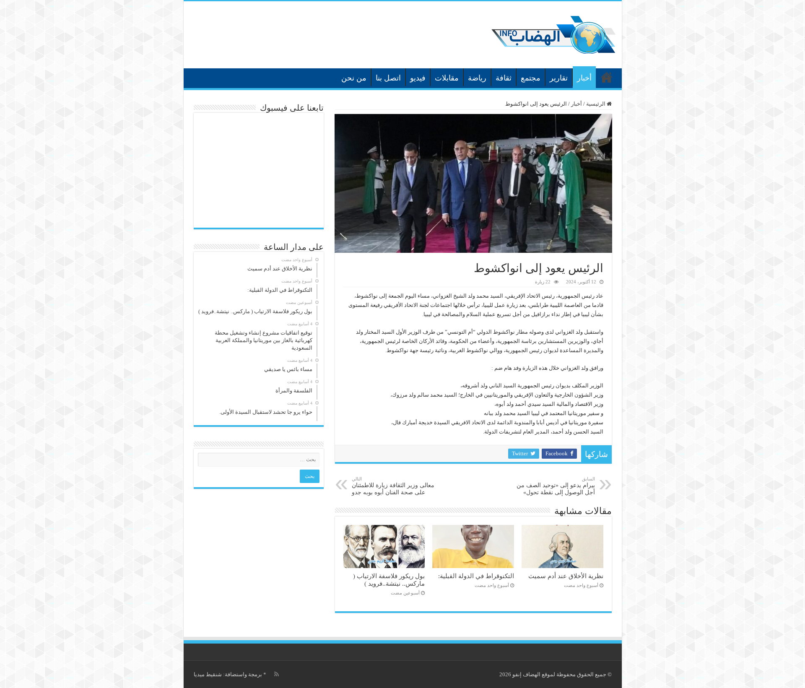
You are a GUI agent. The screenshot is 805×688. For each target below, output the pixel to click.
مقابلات (447, 78)
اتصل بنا (388, 78)
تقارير (559, 78)
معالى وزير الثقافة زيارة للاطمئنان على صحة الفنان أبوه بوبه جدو (393, 486)
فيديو (418, 78)
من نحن (353, 78)
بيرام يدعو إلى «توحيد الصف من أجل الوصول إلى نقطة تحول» (556, 486)
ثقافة (504, 78)
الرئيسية (607, 77)
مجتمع (530, 78)
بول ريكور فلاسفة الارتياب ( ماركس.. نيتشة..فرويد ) (389, 579)
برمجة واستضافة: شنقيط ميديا (228, 674)
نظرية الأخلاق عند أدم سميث (565, 575)
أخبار (584, 78)
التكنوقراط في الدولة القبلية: (476, 575)
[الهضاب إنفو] (553, 33)
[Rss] (276, 674)
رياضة (477, 78)
